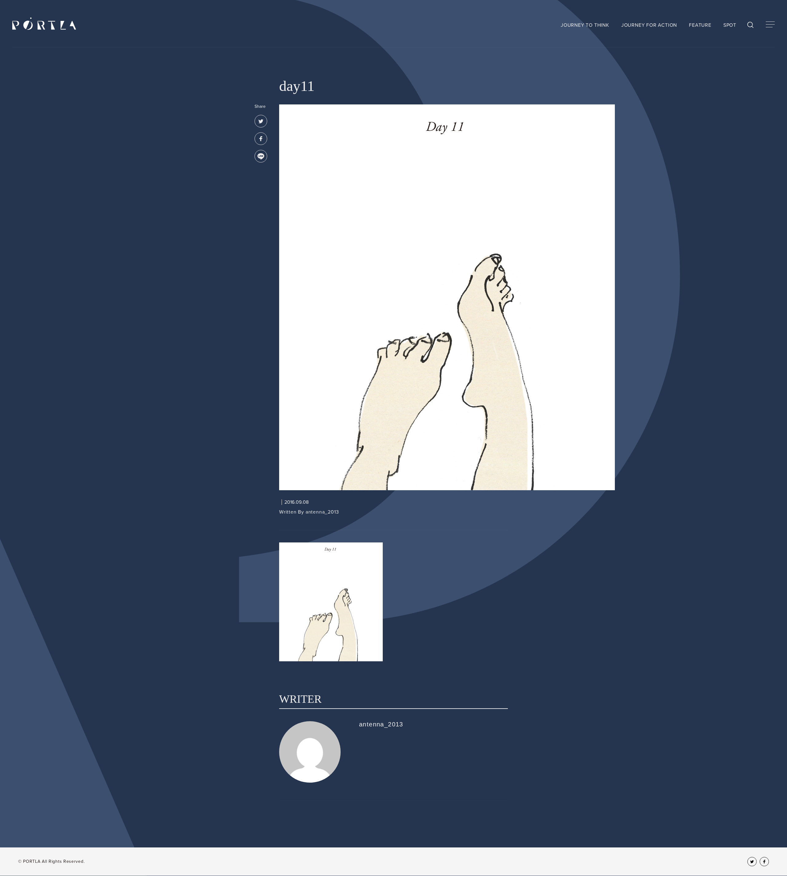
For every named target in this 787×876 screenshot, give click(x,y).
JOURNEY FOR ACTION (649, 25)
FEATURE (700, 25)
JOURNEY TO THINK (585, 25)
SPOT (729, 25)
